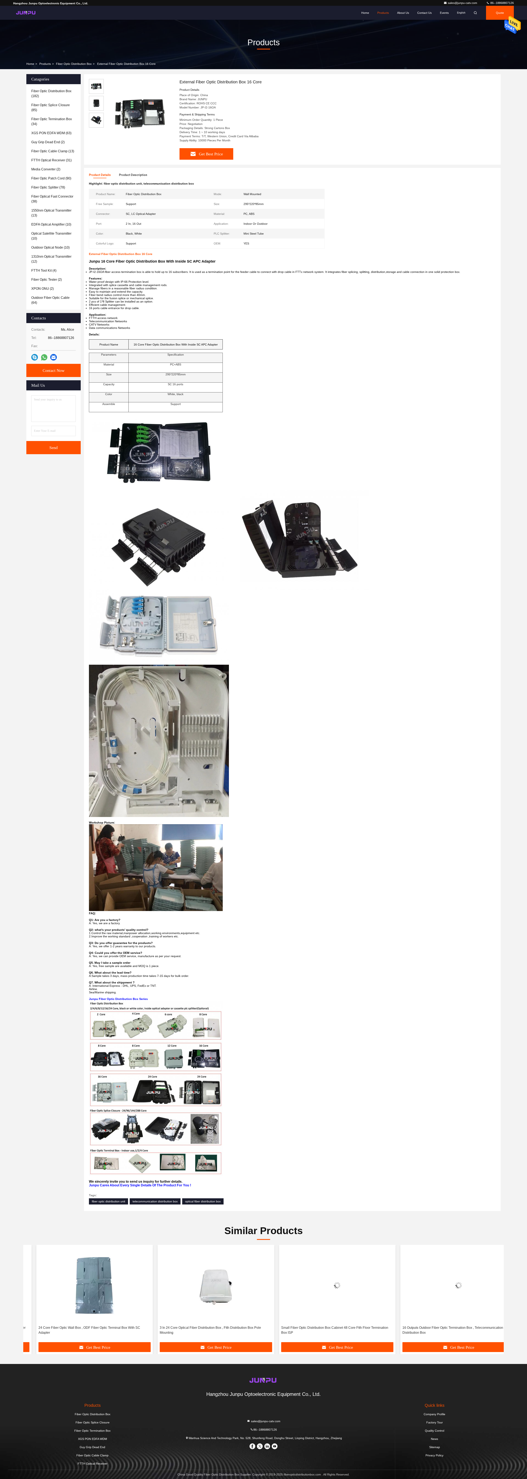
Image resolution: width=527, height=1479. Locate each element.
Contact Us (424, 12)
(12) (51, 259)
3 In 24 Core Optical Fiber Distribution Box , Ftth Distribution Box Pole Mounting (197, 1330)
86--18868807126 (502, 3)
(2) (48, 142)
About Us (403, 12)
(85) (50, 107)
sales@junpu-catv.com (463, 3)
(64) (50, 300)
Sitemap (434, 1447)
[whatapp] (44, 357)
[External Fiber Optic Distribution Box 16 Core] (140, 113)
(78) (48, 187)
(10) (51, 224)
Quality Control (434, 1430)
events (444, 12)
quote (500, 12)
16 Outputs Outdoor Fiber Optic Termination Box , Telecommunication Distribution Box (439, 1330)
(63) (51, 133)
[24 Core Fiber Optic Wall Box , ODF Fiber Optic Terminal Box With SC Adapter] (81, 1285)
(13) (52, 151)
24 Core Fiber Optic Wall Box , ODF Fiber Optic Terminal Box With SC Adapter (76, 1330)
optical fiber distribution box (203, 1201)
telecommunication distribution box (155, 1201)
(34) (51, 121)
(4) (43, 270)
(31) (51, 160)
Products (383, 12)
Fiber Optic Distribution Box (74, 63)
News (434, 1439)
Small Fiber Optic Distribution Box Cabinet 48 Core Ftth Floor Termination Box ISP (321, 1330)
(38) (52, 199)
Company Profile (434, 1414)
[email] (53, 357)
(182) (51, 93)
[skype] (34, 357)
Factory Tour (434, 1422)
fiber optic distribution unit (108, 1201)
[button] (30, 1295)
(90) (51, 178)
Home (365, 12)
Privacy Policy (434, 1455)
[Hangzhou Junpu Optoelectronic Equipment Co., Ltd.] (26, 13)
